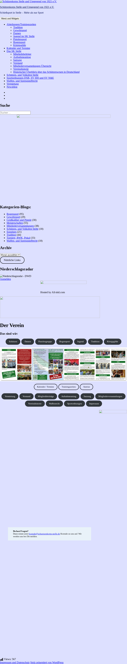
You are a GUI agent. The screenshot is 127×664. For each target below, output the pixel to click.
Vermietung (13, 83)
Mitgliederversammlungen (20, 225)
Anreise (86, 387)
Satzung (17, 60)
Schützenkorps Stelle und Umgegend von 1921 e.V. (27, 7)
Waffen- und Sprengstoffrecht (22, 80)
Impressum (94, 403)
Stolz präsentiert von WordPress (47, 662)
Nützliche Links (12, 260)
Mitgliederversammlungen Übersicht (32, 66)
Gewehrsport (20, 30)
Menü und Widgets (10, 18)
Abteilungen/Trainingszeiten (21, 24)
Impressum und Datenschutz (15, 662)
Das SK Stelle (14, 51)
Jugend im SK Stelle (24, 36)
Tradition (18, 27)
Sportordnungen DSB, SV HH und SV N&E (30, 77)
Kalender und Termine (18, 48)
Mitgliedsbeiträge (22, 54)
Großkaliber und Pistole (19, 220)
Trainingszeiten (69, 387)
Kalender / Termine (45, 387)
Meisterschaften (15, 222)
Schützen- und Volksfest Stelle (22, 75)
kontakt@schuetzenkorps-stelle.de (44, 534)
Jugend (80, 341)
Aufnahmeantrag (22, 57)
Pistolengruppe (45, 341)
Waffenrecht (54, 403)
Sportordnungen (74, 403)
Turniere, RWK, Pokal (18, 237)
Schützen (13, 341)
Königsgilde (19, 45)
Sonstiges (12, 231)
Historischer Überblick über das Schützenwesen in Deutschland (46, 72)
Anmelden (5, 279)
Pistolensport (20, 39)
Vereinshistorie (21, 69)
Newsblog (12, 86)
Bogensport (19, 42)
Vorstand (17, 63)
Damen (17, 33)
